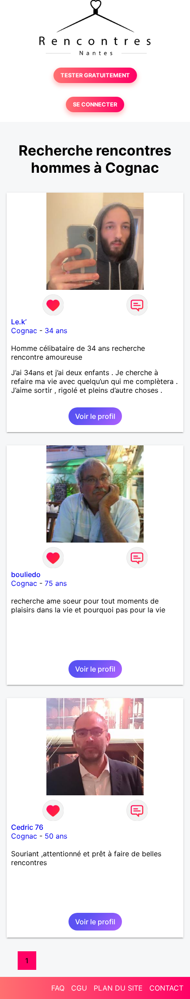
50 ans (56, 836)
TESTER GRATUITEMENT (95, 75)
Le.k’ (19, 321)
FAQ (58, 988)
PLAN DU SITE (118, 988)
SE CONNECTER (95, 104)
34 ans (56, 330)
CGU (79, 988)
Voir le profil (95, 416)
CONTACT (166, 988)
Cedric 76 (27, 827)
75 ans (56, 583)
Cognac (24, 330)
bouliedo (26, 574)
